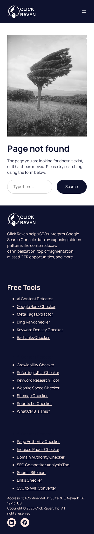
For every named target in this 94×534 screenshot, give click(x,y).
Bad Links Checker (33, 337)
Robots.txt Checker (34, 403)
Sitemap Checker (32, 395)
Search (71, 186)
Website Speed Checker (38, 388)
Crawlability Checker (35, 364)
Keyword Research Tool (38, 380)
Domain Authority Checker (41, 457)
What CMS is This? (33, 411)
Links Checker (29, 480)
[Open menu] (84, 11)
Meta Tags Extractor (35, 314)
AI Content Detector (35, 298)
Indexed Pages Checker (38, 449)
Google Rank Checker (36, 306)
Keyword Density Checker (40, 329)
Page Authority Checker (38, 441)
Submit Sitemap (31, 472)
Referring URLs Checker (38, 372)
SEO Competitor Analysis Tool (43, 464)
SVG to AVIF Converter (36, 488)
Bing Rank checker (33, 322)
